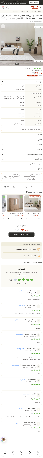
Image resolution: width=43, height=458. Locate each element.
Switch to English (34, 2)
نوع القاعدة (37, 113)
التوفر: (35, 75)
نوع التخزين (37, 102)
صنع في (38, 120)
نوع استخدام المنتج (35, 93)
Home (39, 11)
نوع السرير (37, 124)
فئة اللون (38, 86)
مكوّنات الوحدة (36, 116)
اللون (39, 89)
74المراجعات (26, 68)
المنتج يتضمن (37, 97)
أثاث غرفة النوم (24, 11)
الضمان (39, 109)
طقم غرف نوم (14, 11)
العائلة (39, 105)
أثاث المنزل (33, 11)
